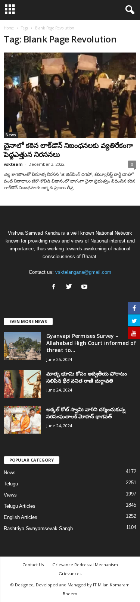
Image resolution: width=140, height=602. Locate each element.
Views (10, 495)
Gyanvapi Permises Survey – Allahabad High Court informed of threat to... (91, 343)
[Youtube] (85, 287)
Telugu (11, 484)
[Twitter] (70, 287)
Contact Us (33, 564)
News (11, 134)
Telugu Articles (19, 506)
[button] (128, 10)
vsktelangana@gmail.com (83, 272)
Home (9, 28)
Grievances (70, 573)
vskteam (13, 164)
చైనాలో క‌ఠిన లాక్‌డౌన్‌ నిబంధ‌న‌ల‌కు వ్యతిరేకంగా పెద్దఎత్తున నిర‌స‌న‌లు (68, 149)
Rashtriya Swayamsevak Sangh (38, 528)
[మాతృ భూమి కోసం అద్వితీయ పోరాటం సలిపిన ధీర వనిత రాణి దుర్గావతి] (22, 384)
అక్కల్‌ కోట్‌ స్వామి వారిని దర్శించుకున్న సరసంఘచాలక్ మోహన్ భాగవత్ (85, 413)
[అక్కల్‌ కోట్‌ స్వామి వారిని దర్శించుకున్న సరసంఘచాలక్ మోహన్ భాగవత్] (22, 420)
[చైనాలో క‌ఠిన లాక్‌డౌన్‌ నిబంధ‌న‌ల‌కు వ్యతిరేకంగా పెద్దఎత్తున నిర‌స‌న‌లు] (70, 95)
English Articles (20, 517)
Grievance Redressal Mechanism (85, 564)
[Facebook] (55, 287)
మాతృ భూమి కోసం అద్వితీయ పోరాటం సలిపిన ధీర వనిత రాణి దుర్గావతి (86, 377)
